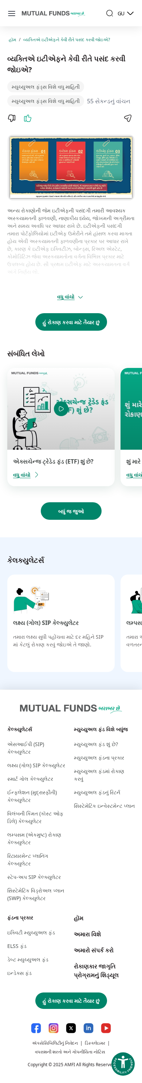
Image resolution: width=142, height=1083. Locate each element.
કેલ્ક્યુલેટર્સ (19, 729)
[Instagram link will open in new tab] (53, 1028)
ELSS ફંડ (17, 945)
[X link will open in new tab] (71, 1028)
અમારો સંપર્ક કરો (94, 950)
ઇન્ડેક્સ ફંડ (19, 972)
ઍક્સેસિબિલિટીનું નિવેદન (55, 1043)
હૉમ (12, 40)
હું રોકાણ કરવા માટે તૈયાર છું (71, 322)
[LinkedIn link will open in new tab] (88, 1028)
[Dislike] (11, 118)
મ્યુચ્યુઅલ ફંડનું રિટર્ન (97, 792)
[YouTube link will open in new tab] (106, 1028)
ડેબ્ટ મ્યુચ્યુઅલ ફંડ (27, 959)
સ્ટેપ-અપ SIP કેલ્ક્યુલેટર (34, 876)
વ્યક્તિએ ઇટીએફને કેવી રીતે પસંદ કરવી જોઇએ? (66, 40)
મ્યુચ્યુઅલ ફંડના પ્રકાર (99, 757)
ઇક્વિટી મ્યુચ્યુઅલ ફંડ (31, 932)
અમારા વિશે (87, 934)
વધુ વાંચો (66, 296)
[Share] (127, 118)
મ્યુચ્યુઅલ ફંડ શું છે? (96, 744)
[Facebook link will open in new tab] (36, 1028)
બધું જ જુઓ (71, 511)
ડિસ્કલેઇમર (95, 1043)
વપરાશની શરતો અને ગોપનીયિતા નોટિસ (70, 1052)
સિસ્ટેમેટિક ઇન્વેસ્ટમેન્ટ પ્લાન (104, 805)
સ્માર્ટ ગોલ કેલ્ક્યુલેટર (30, 778)
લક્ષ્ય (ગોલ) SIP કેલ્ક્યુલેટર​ (46, 623)
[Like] (27, 118)
